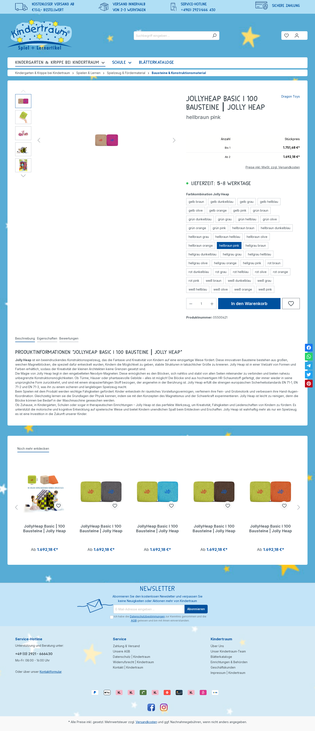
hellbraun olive (257, 237)
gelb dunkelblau (221, 201)
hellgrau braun (256, 245)
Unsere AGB (121, 651)
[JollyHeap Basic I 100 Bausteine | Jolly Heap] (101, 491)
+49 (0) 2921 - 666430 (33, 654)
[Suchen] (214, 35)
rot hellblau (241, 272)
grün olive (270, 219)
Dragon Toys (290, 96)
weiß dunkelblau (239, 280)
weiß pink (265, 289)
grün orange (197, 228)
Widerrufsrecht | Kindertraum (133, 662)
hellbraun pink (229, 245)
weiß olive (220, 289)
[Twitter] (309, 374)
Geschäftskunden (223, 667)
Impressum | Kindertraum (228, 673)
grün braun (260, 210)
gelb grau (247, 201)
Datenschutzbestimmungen (147, 616)
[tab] (25, 338)
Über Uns (217, 646)
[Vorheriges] (39, 140)
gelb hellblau (269, 201)
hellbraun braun (243, 228)
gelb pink (239, 210)
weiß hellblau (198, 289)
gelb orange (218, 210)
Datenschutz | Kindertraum (131, 656)
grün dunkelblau (200, 219)
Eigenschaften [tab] (47, 338)
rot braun (274, 263)
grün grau (225, 219)
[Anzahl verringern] (190, 303)
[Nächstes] (174, 140)
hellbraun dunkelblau (275, 228)
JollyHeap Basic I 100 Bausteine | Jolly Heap (101, 528)
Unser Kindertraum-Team (228, 651)
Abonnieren (196, 609)
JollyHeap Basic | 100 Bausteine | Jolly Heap (44, 528)
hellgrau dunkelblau (202, 254)
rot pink (194, 280)
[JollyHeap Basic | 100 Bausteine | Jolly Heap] (44, 491)
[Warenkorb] (305, 33)
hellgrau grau (232, 254)
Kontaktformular (51, 671)
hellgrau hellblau (259, 254)
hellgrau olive (198, 263)
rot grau (220, 272)
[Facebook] (309, 347)
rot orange (280, 272)
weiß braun (213, 280)
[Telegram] (309, 365)
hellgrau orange (225, 263)
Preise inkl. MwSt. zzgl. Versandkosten (273, 167)
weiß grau (264, 280)
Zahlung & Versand (126, 646)
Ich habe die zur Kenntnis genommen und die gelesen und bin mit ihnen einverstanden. (160, 618)
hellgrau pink (252, 263)
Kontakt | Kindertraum (128, 667)
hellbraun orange (201, 245)
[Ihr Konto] (297, 35)
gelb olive (196, 210)
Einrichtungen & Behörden (229, 662)
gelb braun (196, 201)
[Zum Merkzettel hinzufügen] (291, 303)
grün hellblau (247, 219)
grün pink (219, 228)
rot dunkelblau (199, 272)
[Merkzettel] (286, 35)
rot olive (261, 272)
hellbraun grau (199, 237)
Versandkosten (146, 722)
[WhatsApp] (309, 356)
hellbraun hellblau (227, 237)
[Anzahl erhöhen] (212, 303)
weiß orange (243, 289)
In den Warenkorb (249, 303)
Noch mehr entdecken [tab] (33, 448)
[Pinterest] (309, 383)
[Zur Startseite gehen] (40, 34)
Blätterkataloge (221, 656)
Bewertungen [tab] (68, 338)
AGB (134, 620)
